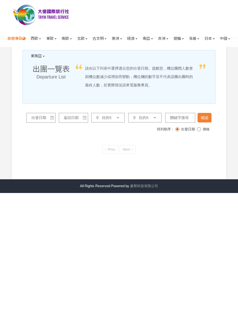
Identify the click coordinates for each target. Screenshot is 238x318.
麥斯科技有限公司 (144, 186)
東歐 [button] (50, 38)
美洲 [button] (115, 38)
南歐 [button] (65, 38)
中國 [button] (223, 38)
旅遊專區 (14, 38)
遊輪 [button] (177, 38)
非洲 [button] (161, 38)
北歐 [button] (81, 38)
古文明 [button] (98, 38)
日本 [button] (208, 38)
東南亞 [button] (36, 55)
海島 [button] (192, 38)
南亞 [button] (146, 38)
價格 (206, 129)
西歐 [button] (34, 38)
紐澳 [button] (131, 38)
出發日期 (188, 129)
